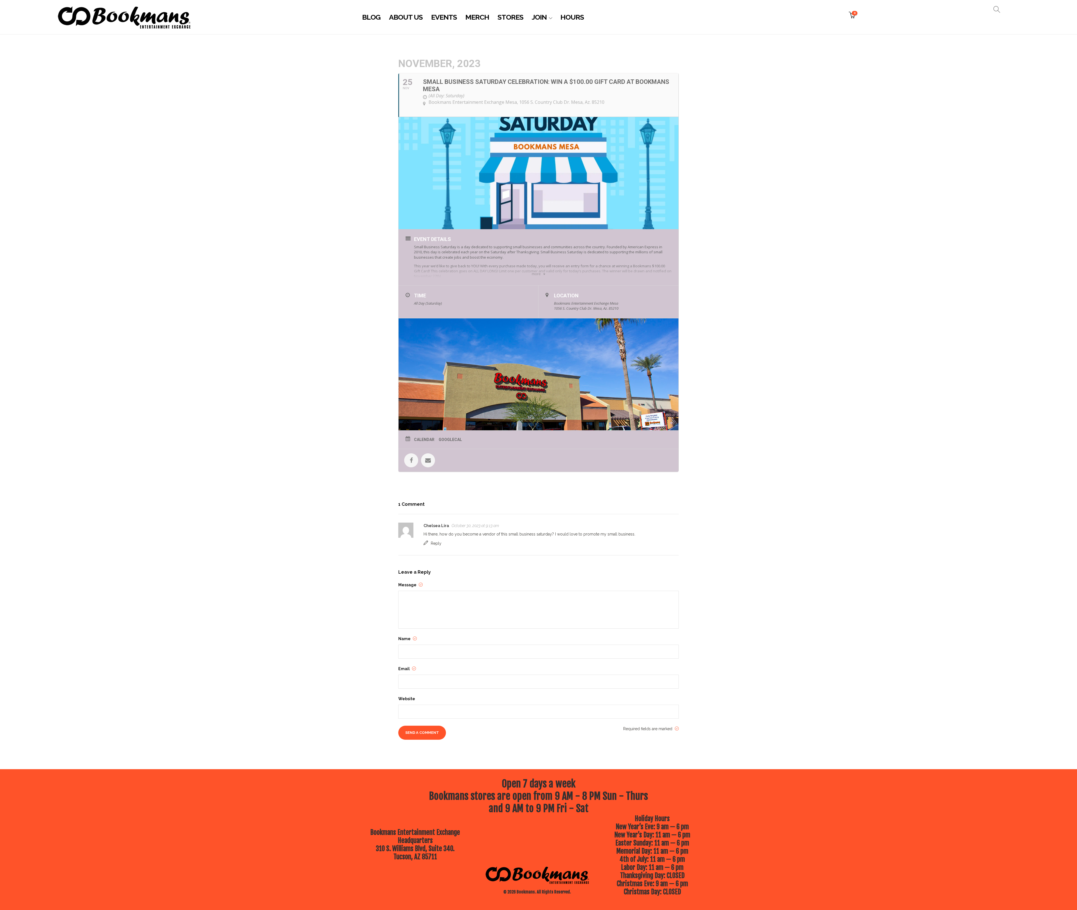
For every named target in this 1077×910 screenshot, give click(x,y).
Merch (477, 17)
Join (539, 17)
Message (407, 585)
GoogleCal (450, 439)
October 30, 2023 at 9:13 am (475, 525)
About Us (406, 17)
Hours (572, 17)
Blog (371, 17)
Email (404, 669)
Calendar (424, 439)
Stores (510, 17)
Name (404, 638)
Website (406, 699)
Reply (436, 543)
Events (444, 17)
